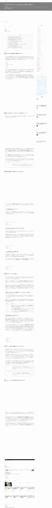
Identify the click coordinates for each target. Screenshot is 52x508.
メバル (39, 91)
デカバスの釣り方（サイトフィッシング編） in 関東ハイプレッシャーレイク (22, 164)
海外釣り (43, 94)
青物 (38, 71)
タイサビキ (38, 84)
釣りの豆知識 (39, 68)
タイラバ (42, 84)
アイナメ (38, 76)
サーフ (38, 36)
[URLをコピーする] (5, 30)
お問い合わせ (6, 506)
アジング (38, 27)
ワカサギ (40, 93)
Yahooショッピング (8, 248)
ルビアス (37, 93)
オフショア (39, 33)
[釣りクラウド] (7, 1)
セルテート (43, 83)
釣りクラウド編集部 (16, 473)
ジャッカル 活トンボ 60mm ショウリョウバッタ (11, 266)
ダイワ (38, 43)
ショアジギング (39, 40)
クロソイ (40, 81)
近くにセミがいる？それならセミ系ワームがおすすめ (16, 41)
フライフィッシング (42, 88)
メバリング (39, 52)
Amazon (7, 246)
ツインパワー (43, 85)
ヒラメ (37, 88)
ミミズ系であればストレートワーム (14, 40)
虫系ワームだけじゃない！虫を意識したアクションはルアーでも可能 (17, 44)
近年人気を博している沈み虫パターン (14, 45)
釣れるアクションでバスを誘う (13, 43)
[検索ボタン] (46, 1)
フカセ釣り (39, 49)
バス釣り (6, 459)
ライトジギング (44, 92)
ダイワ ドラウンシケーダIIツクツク (9, 245)
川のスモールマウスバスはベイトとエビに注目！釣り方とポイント (20, 366)
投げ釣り (38, 62)
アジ (43, 77)
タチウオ (39, 85)
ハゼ (39, 86)
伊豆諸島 (38, 58)
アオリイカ (43, 76)
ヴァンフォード (44, 93)
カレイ (44, 80)
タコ (44, 84)
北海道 (40, 94)
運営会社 (6, 505)
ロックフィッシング (40, 55)
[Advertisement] (26, 16)
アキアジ (40, 77)
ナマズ (38, 46)
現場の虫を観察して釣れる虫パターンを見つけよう (15, 39)
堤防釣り (38, 59)
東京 (38, 65)
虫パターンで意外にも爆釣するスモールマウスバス (15, 46)
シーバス (38, 37)
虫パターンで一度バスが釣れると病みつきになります (15, 47)
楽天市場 (7, 247)
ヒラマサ (45, 86)
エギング (38, 30)
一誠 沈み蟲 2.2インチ (8, 338)
